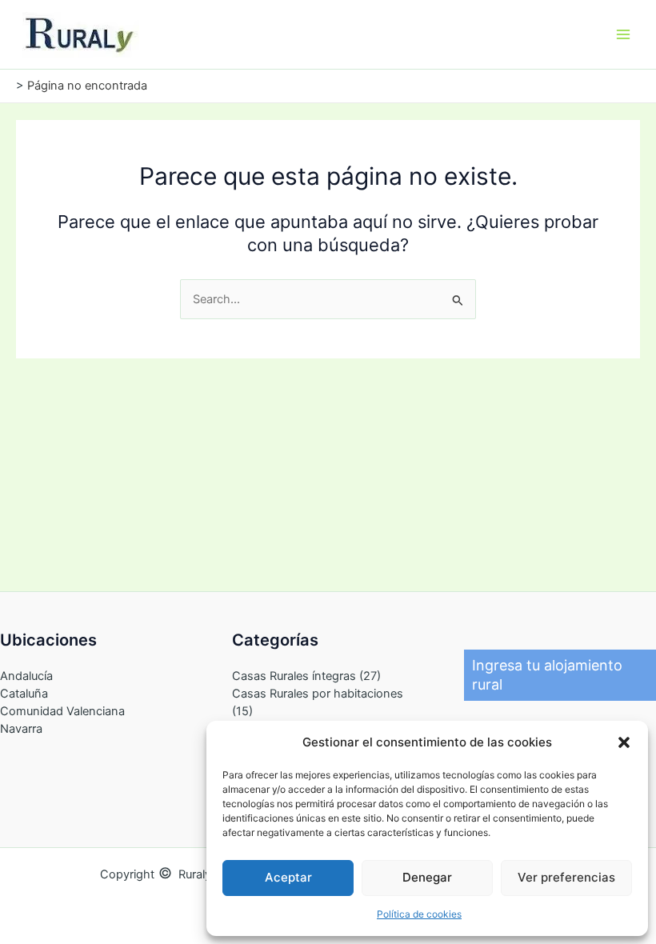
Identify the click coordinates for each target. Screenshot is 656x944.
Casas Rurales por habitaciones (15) (317, 702)
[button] (624, 742)
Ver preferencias (566, 877)
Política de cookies (419, 914)
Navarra (21, 729)
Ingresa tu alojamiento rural (547, 675)
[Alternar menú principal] (623, 34)
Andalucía (26, 676)
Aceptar (288, 877)
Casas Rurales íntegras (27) (306, 676)
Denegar (427, 877)
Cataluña (24, 693)
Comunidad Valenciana (62, 711)
